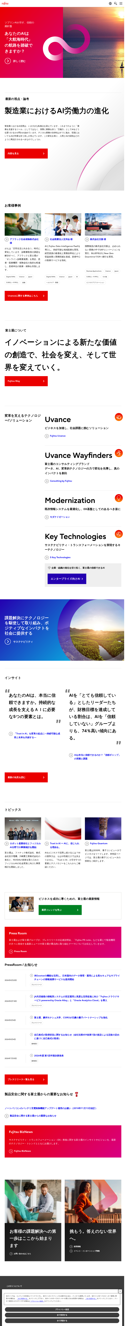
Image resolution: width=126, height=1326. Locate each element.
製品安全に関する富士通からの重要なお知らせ (33, 1116)
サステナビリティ (23, 641)
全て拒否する (62, 1315)
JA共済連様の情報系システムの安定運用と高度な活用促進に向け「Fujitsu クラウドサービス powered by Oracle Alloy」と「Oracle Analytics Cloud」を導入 (76, 998)
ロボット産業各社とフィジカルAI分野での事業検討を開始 (25, 845)
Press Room (20, 951)
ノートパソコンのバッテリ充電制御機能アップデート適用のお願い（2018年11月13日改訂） (51, 1108)
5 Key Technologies (60, 557)
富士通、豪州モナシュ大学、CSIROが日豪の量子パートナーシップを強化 (71, 1017)
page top (119, 1284)
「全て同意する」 (23, 1298)
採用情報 (77, 1247)
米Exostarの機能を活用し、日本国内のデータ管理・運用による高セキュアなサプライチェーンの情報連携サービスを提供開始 (77, 977)
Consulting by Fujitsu (61, 481)
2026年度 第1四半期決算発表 (49, 1055)
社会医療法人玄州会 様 (61, 239)
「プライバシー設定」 (37, 1301)
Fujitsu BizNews (22, 1151)
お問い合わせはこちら (22, 1254)
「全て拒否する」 (91, 1298)
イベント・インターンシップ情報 (87, 1251)
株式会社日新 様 (98, 239)
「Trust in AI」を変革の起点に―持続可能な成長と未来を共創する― (37, 735)
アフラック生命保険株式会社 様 (24, 241)
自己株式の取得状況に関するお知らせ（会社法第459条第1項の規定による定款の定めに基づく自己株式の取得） (76, 1037)
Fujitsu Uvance (58, 436)
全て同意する (62, 1321)
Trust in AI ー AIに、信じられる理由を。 (64, 845)
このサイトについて (14, 1286)
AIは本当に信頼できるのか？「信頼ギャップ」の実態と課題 (97, 757)
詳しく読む (19, 61)
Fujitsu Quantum (98, 843)
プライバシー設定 (62, 1309)
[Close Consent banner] (120, 1291)
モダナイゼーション (60, 517)
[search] (115, 3)
